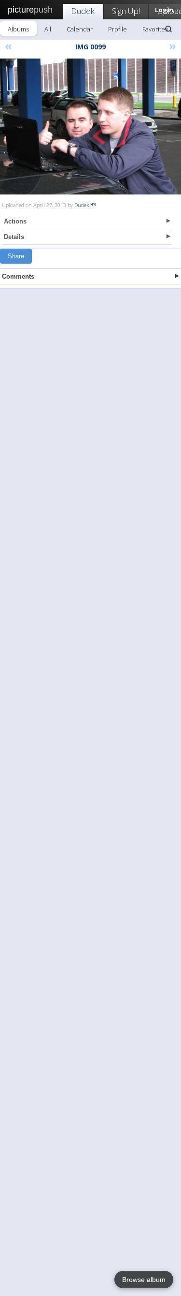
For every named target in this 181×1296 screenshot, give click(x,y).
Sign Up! (126, 10)
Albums (18, 29)
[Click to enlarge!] (90, 126)
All (47, 29)
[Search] (168, 29)
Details (14, 236)
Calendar (80, 29)
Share (16, 256)
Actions (15, 221)
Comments (18, 276)
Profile (117, 29)
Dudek (83, 10)
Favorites (155, 29)
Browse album (144, 1279)
